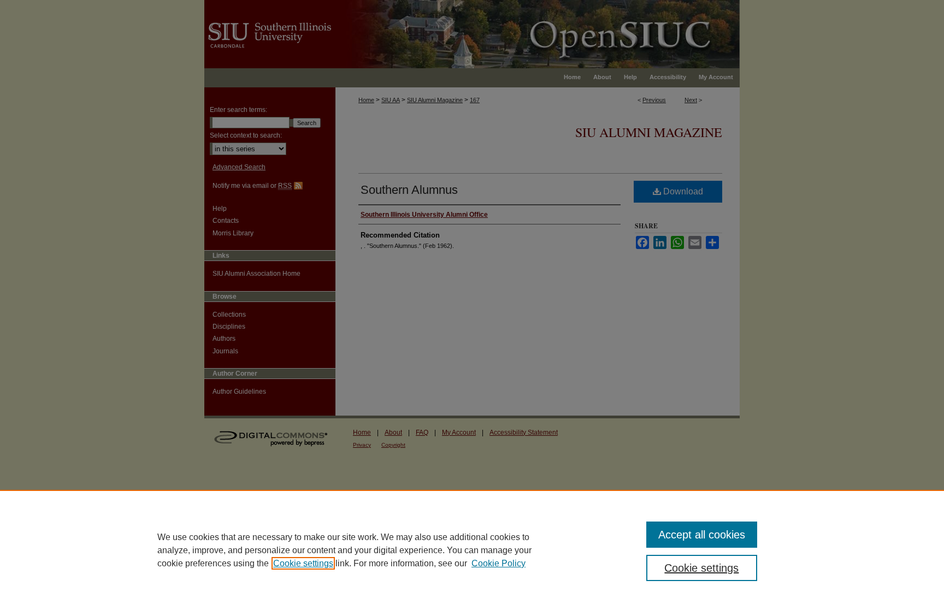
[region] (472, 550)
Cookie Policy (498, 563)
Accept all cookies (701, 535)
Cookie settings (303, 563)
